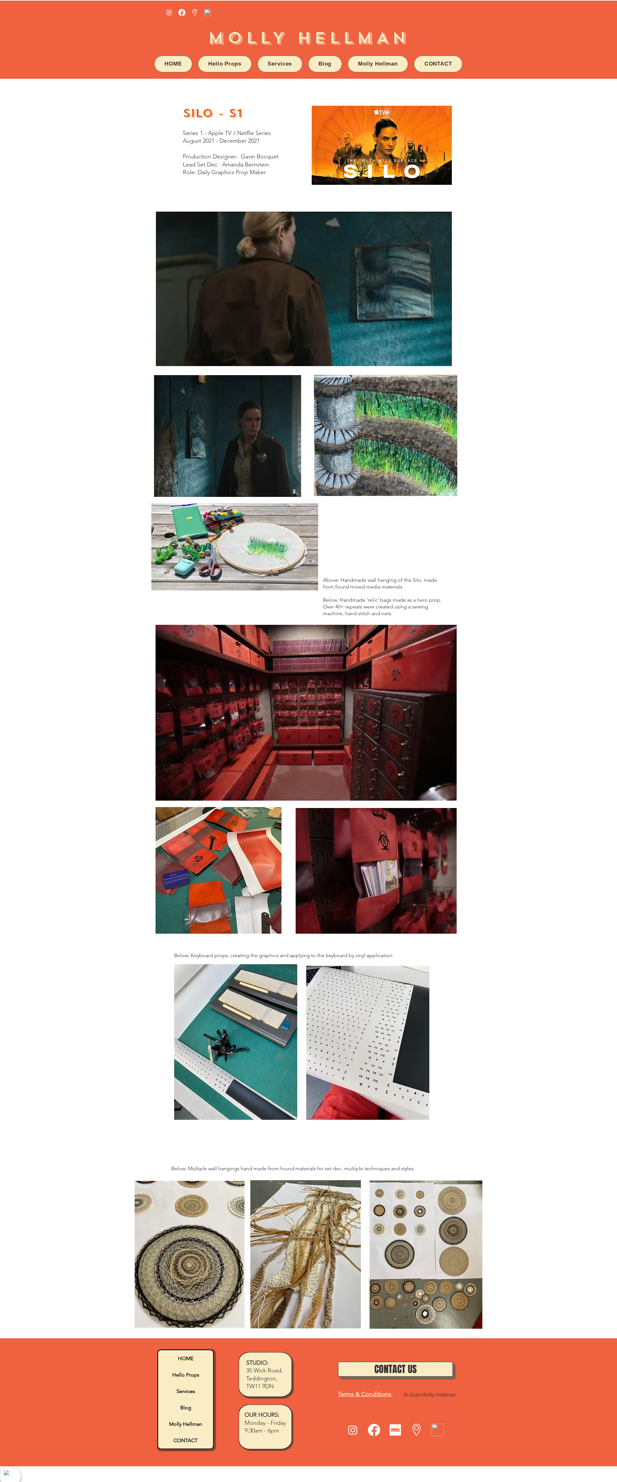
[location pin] (194, 12)
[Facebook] (181, 12)
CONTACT (186, 1440)
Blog (185, 1408)
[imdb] (395, 1430)
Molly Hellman (185, 1424)
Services (185, 1391)
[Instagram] (169, 12)
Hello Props (185, 1375)
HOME (185, 1358)
